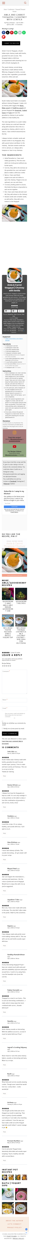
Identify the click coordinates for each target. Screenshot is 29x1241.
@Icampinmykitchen (16, 439)
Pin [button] (15, 311)
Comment (6, 671)
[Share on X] (8, 32)
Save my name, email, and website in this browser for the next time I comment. (15, 715)
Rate (21, 311)
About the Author (14, 1221)
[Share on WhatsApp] (24, 32)
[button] (12, 305)
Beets (22, 106)
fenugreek (18, 110)
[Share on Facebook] (3, 32)
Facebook (13, 481)
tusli (10, 113)
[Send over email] (16, 32)
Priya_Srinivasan (10, 23)
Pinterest (6, 484)
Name (5, 700)
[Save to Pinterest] (12, 32)
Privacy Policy (14, 1228)
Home (5, 9)
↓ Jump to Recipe (11, 43)
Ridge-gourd (6, 108)
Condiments (11, 9)
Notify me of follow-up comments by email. (14, 724)
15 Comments (18, 24)
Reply (4, 776)
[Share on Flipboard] (3, 37)
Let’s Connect (14, 1224)
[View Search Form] (25, 3)
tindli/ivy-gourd (18, 108)
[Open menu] (4, 3)
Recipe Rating (6, 663)
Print (8, 311)
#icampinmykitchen (14, 441)
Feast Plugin (12, 1236)
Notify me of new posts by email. (14, 729)
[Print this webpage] (20, 32)
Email (5, 708)
